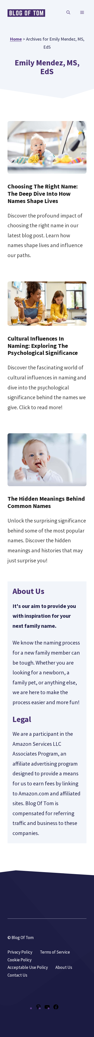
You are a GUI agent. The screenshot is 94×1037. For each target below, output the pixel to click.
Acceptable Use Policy (28, 967)
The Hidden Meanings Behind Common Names (46, 502)
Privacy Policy (20, 952)
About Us (63, 967)
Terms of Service (55, 952)
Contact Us (17, 975)
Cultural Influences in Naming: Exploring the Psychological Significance (43, 346)
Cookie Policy (20, 960)
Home (16, 39)
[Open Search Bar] (68, 12)
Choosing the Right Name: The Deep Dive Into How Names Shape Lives (43, 193)
